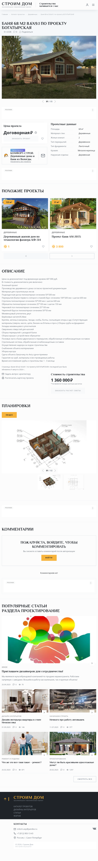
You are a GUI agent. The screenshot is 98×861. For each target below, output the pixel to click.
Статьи (17, 812)
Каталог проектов (23, 806)
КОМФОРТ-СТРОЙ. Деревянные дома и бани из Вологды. (22, 156)
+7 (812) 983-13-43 (25, 833)
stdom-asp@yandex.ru (27, 829)
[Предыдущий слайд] (26, 256)
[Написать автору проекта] (43, 156)
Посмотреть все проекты (20, 161)
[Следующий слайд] (72, 256)
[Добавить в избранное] (42, 139)
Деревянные (10, 232)
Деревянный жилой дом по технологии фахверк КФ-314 (22, 238)
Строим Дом (17, 5)
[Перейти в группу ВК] (94, 828)
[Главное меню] (93, 5)
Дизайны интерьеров (25, 809)
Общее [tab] (9, 415)
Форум (17, 816)
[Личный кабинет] (87, 5)
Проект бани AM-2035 (66, 236)
